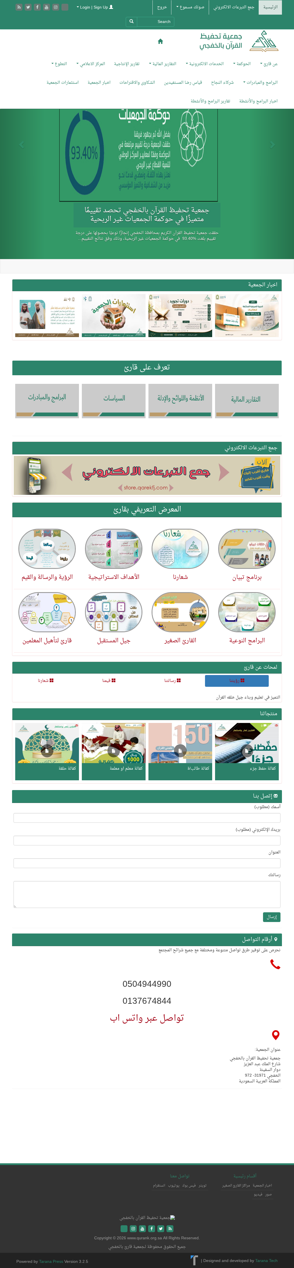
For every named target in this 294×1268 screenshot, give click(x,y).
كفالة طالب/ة (198, 769)
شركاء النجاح (222, 83)
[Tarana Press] (194, 1261)
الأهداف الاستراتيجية (114, 577)
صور (268, 1194)
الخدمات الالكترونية (206, 64)
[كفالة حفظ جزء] (247, 751)
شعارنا (180, 577)
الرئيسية (270, 7)
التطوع (60, 64)
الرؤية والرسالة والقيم (47, 577)
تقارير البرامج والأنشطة (210, 101)
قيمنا (107, 681)
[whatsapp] (65, 8)
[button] (22, 144)
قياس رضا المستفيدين (183, 83)
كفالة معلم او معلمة (126, 769)
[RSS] (19, 8)
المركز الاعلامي (92, 64)
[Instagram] (56, 8)
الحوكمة (243, 64)
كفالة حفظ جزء (263, 769)
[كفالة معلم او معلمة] (114, 751)
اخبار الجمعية (99, 83)
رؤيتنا (235, 681)
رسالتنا (170, 681)
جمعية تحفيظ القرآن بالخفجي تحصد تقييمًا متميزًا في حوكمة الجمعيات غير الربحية (147, 215)
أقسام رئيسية (244, 1176)
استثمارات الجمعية (63, 83)
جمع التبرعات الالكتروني (233, 7)
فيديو (258, 1194)
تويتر (203, 1186)
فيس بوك (189, 1186)
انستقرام (159, 1186)
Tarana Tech (266, 1261)
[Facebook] (37, 8)
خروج (162, 7)
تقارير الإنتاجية (127, 64)
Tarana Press (51, 1262)
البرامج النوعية (247, 640)
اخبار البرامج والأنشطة (258, 101)
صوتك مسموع (191, 7)
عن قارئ (270, 64)
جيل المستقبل (114, 640)
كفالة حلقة (67, 769)
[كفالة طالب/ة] (180, 751)
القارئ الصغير (180, 640)
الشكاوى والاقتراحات (137, 83)
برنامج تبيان (247, 577)
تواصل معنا (179, 1176)
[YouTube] (47, 8)
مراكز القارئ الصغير (236, 1186)
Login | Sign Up (94, 7)
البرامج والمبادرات (261, 83)
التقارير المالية (163, 64)
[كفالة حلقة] (47, 751)
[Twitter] (28, 8)
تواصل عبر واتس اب (147, 1018)
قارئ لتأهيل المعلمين (47, 640)
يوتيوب (173, 1186)
